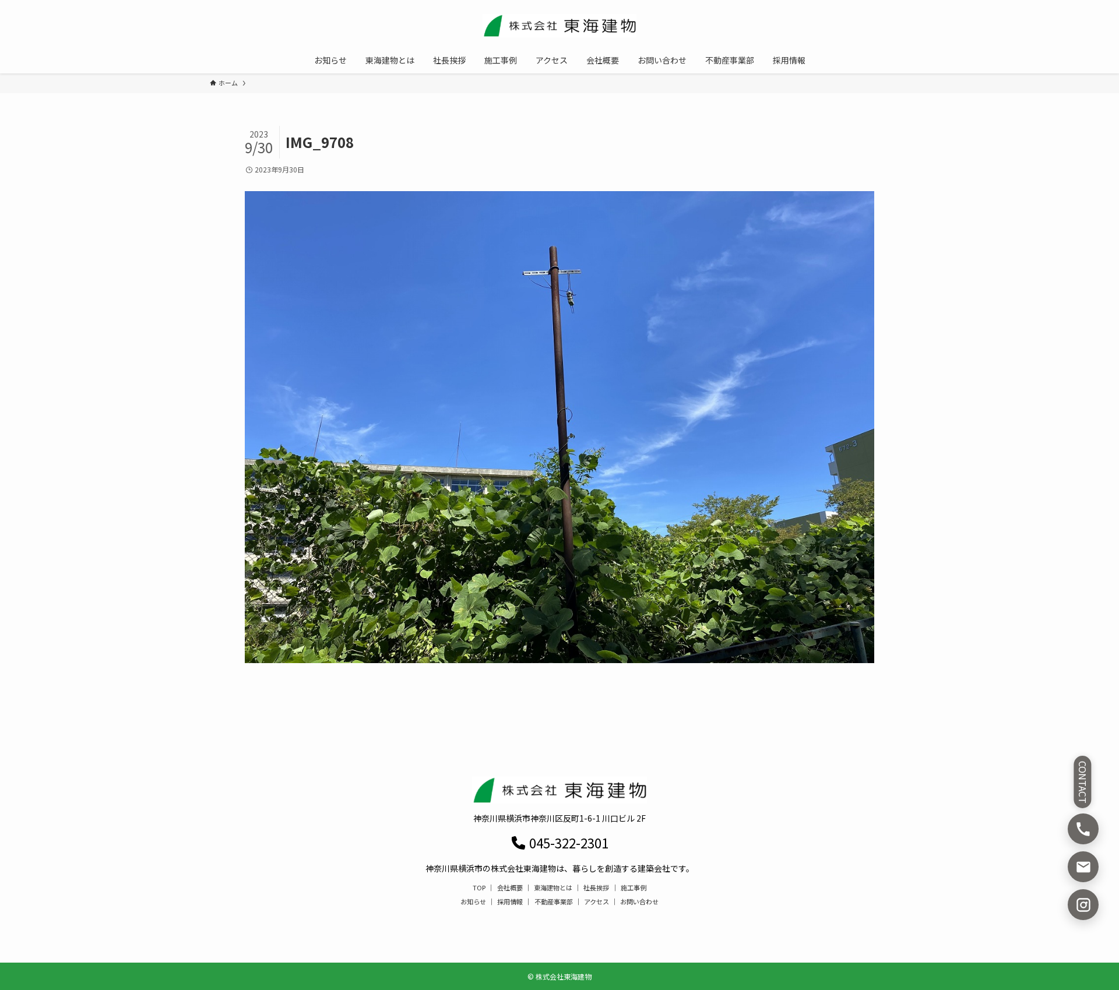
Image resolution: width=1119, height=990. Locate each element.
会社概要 (510, 887)
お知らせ (473, 901)
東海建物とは (553, 887)
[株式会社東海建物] (559, 25)
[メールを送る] (1083, 866)
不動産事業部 (553, 901)
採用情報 (510, 901)
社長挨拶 (596, 887)
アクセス (596, 901)
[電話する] (1083, 828)
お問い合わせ (639, 901)
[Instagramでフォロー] (1083, 904)
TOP (479, 887)
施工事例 (633, 887)
